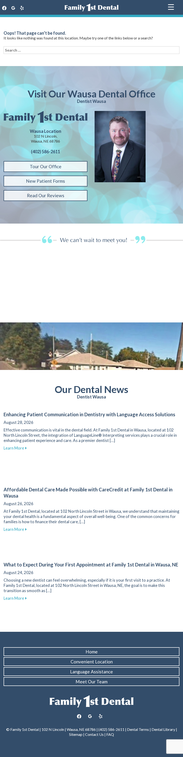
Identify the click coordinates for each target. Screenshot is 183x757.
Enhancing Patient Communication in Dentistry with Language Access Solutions (89, 414)
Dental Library (163, 729)
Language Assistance (91, 671)
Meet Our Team (91, 681)
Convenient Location (92, 661)
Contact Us (94, 734)
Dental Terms (138, 729)
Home (92, 651)
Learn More (15, 448)
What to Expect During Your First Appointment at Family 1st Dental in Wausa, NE (91, 564)
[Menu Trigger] (171, 6)
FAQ (110, 734)
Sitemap (75, 734)
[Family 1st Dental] (91, 7)
